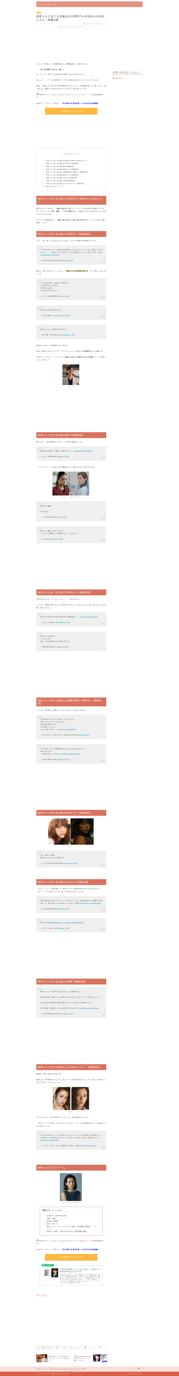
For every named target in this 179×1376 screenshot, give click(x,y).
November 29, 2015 (70, 863)
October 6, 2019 (64, 622)
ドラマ (38, 12)
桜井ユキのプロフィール (54, 186)
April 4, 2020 (58, 539)
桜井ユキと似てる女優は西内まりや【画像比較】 (62, 175)
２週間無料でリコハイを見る (71, 111)
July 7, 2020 (63, 517)
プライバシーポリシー (43, 1373)
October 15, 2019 (64, 315)
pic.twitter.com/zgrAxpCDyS (50, 255)
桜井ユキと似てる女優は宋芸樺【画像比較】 (61, 181)
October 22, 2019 (63, 296)
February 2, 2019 (64, 928)
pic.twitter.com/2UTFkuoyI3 (88, 617)
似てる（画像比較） (42, 1295)
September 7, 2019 (68, 335)
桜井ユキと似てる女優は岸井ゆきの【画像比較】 (62, 169)
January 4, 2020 (90, 1145)
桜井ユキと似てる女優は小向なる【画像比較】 (62, 178)
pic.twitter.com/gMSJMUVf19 (70, 754)
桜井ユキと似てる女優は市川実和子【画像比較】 (62, 163)
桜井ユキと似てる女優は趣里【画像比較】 (60, 166)
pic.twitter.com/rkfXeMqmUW (89, 1008)
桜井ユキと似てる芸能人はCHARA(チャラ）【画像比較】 (65, 183)
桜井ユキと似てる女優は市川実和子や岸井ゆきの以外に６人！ (67, 161)
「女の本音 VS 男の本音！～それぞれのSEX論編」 (80, 103)
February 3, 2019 (63, 456)
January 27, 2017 (63, 759)
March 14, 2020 (84, 735)
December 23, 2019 (66, 1013)
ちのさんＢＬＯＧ (47, 4)
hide (77, 154)
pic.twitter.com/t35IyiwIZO (49, 1140)
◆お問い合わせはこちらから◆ (60, 1373)
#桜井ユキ (60, 922)
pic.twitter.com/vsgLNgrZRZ (91, 903)
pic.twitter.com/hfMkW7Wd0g (74, 922)
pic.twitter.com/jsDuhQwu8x (66, 729)
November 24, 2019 (66, 260)
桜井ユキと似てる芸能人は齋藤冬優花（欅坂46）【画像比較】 (67, 172)
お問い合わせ (118, 78)
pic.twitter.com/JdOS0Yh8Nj (82, 451)
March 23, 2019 (63, 909)
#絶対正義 (78, 903)
